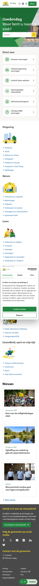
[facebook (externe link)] (3, 541)
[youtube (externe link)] (17, 541)
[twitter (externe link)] (10, 541)
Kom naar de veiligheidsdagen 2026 (19, 414)
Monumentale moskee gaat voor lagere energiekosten (18, 488)
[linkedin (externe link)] (30, 541)
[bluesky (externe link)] (3, 545)
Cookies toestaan (19, 309)
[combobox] (19, 34)
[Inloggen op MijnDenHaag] (26, 3)
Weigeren (19, 315)
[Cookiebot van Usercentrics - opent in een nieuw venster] (28, 269)
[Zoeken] (34, 34)
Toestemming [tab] (7, 275)
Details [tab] (19, 275)
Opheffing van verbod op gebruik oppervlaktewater (18, 451)
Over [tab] (32, 275)
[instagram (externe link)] (23, 541)
